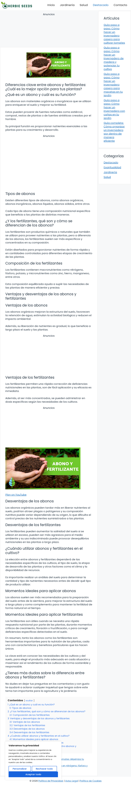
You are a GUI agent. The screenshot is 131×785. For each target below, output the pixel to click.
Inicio (51, 5)
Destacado (100, 5)
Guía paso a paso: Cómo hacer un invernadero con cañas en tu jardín (114, 109)
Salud (84, 5)
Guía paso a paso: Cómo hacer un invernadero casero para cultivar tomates (114, 34)
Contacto (120, 5)
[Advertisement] (49, 30)
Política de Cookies (91, 780)
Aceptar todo (33, 774)
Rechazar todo (44, 768)
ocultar (29, 700)
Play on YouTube (15, 494)
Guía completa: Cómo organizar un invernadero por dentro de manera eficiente (114, 132)
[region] (33, 760)
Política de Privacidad (50, 780)
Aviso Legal (71, 780)
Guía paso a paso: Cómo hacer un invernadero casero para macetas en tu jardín (113, 84)
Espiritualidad (112, 167)
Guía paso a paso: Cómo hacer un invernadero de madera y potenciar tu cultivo (114, 58)
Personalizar (20, 768)
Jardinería (67, 5)
